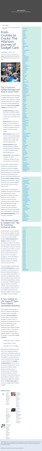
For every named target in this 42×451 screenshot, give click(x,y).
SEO (23, 54)
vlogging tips (25, 104)
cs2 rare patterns (25, 192)
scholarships (25, 187)
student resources (25, 91)
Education (24, 34)
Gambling (24, 62)
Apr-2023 (24, 230)
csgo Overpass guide (26, 188)
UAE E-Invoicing (25, 166)
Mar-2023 (24, 252)
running (24, 184)
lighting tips (24, 96)
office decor (24, 87)
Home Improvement (26, 50)
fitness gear (24, 124)
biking (24, 73)
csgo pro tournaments (26, 208)
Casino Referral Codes (26, 169)
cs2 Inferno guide (25, 214)
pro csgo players (25, 185)
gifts (23, 80)
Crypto (24, 132)
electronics (24, 140)
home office (24, 79)
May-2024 (24, 244)
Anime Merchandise (26, 58)
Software (24, 35)
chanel (24, 210)
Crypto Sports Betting (26, 163)
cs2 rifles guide (25, 206)
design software (25, 191)
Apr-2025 (24, 264)
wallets (24, 149)
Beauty (24, 40)
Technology (24, 38)
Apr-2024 (24, 249)
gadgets (7, 25)
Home (3, 25)
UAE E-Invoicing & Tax (26, 167)
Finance (24, 52)
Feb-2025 (24, 263)
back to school (25, 75)
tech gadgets (25, 64)
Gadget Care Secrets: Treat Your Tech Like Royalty (8, 396)
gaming (24, 77)
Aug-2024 (24, 251)
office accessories (25, 157)
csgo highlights (25, 196)
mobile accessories (26, 89)
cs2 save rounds (25, 193)
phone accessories (25, 68)
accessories (24, 113)
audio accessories (25, 125)
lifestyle (24, 118)
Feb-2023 (24, 235)
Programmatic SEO (26, 56)
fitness (24, 83)
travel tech (24, 150)
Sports (24, 44)
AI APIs (24, 112)
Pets (23, 39)
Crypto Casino (25, 162)
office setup (24, 154)
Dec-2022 (24, 257)
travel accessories (25, 122)
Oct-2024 (24, 260)
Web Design (24, 43)
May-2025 (24, 267)
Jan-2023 (24, 261)
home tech (24, 158)
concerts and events (26, 180)
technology (24, 71)
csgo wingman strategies (26, 200)
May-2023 (24, 234)
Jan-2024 (24, 259)
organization (25, 148)
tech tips (24, 63)
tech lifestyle (25, 146)
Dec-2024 (24, 231)
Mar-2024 (24, 256)
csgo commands (25, 201)
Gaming (24, 31)
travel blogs (24, 217)
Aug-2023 (24, 239)
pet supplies (24, 116)
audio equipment (25, 117)
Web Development (25, 46)
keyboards (24, 141)
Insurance (24, 51)
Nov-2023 (24, 240)
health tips (24, 93)
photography (25, 67)
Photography (25, 36)
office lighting (25, 138)
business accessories (26, 136)
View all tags (25, 220)
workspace (24, 100)
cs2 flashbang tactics (26, 216)
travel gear (24, 101)
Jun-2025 (24, 268)
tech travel (24, 129)
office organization (25, 85)
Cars (23, 48)
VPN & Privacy (25, 170)
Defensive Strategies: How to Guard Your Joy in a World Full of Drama (18, 397)
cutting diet (24, 213)
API (23, 161)
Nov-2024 (24, 255)
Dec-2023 (24, 232)
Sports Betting (25, 159)
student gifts (25, 84)
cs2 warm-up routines (26, 183)
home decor (24, 121)
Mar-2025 (24, 265)
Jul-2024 (24, 248)
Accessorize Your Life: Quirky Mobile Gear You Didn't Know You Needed (8, 429)
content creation (25, 134)
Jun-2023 (24, 253)
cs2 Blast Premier (25, 181)
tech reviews (25, 72)
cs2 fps (24, 212)
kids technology (25, 92)
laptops (24, 144)
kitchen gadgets (25, 153)
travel (23, 103)
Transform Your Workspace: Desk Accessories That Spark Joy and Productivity (18, 413)
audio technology (25, 88)
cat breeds (24, 205)
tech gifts (24, 97)
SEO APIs (24, 55)
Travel (24, 42)
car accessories (25, 59)
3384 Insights (21, 10)
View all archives (25, 269)
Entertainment (25, 30)
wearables (24, 105)
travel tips (24, 137)
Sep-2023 (24, 236)
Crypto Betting (25, 165)
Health (24, 32)
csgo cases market (25, 218)
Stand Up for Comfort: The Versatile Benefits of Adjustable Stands (8, 413)
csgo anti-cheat (25, 197)
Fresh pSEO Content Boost (27, 133)
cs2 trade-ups (25, 202)
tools (23, 130)
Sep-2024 (24, 247)
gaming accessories (26, 120)
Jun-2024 (24, 245)
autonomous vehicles (26, 204)
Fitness (24, 47)
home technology (25, 145)
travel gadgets (25, 108)
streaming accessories (26, 95)
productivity (24, 99)
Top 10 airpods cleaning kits (8, 213)
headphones (25, 142)
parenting (24, 126)
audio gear (24, 128)
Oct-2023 (24, 243)
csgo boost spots (25, 209)
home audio (24, 76)
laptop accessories (25, 81)
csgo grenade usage (26, 189)
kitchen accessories (26, 60)
